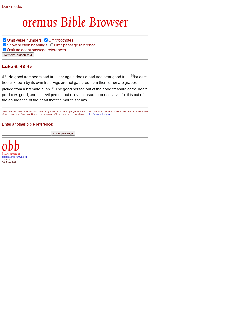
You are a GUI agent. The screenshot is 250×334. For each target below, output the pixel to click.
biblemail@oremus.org (14, 157)
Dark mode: (12, 6)
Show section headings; (27, 45)
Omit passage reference (74, 45)
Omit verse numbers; (24, 40)
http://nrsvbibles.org (99, 114)
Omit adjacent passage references (36, 50)
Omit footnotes (60, 40)
